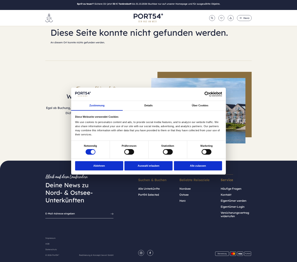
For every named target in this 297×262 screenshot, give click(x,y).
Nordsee (185, 188)
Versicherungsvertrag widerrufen (235, 214)
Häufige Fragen (231, 188)
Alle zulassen (198, 165)
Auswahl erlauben (148, 165)
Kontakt (226, 194)
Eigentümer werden (233, 200)
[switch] (129, 152)
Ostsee (184, 194)
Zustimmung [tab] (97, 105)
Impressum (50, 238)
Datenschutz (51, 249)
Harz (182, 200)
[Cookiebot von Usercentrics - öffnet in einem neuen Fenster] (207, 94)
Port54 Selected (148, 194)
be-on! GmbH (107, 255)
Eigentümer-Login (233, 206)
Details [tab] (148, 105)
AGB (47, 244)
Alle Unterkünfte (149, 188)
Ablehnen (99, 165)
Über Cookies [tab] (200, 105)
